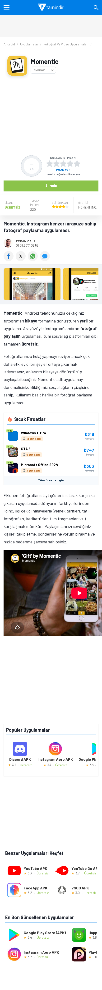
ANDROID (39, 70)
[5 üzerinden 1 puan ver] (49, 163)
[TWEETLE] (22, 259)
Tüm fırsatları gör (51, 480)
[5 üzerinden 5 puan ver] (77, 163)
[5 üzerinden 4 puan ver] (70, 163)
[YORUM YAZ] (45, 259)
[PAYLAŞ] (10, 259)
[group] (51, 285)
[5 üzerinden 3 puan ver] (63, 163)
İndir (51, 185)
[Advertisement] (51, 115)
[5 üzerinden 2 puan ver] (56, 163)
